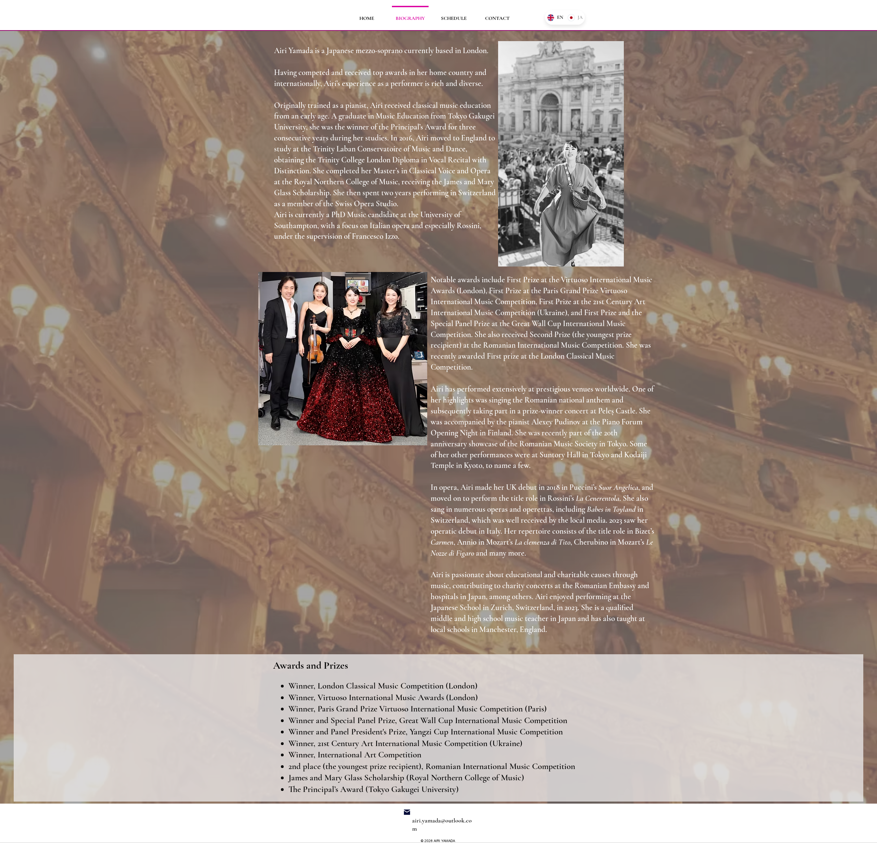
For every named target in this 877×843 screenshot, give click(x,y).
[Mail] (407, 812)
